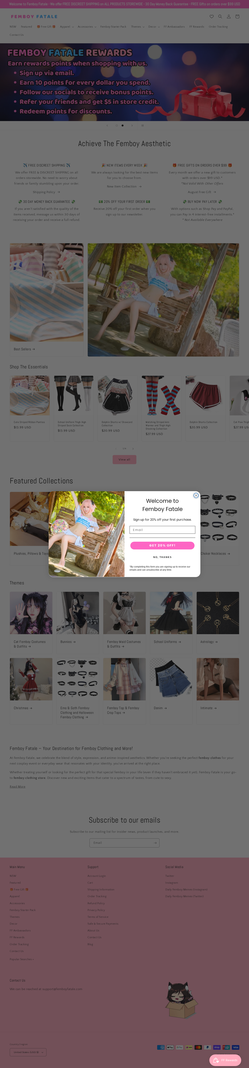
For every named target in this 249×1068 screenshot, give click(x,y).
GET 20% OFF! (162, 545)
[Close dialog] (196, 495)
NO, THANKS (162, 557)
